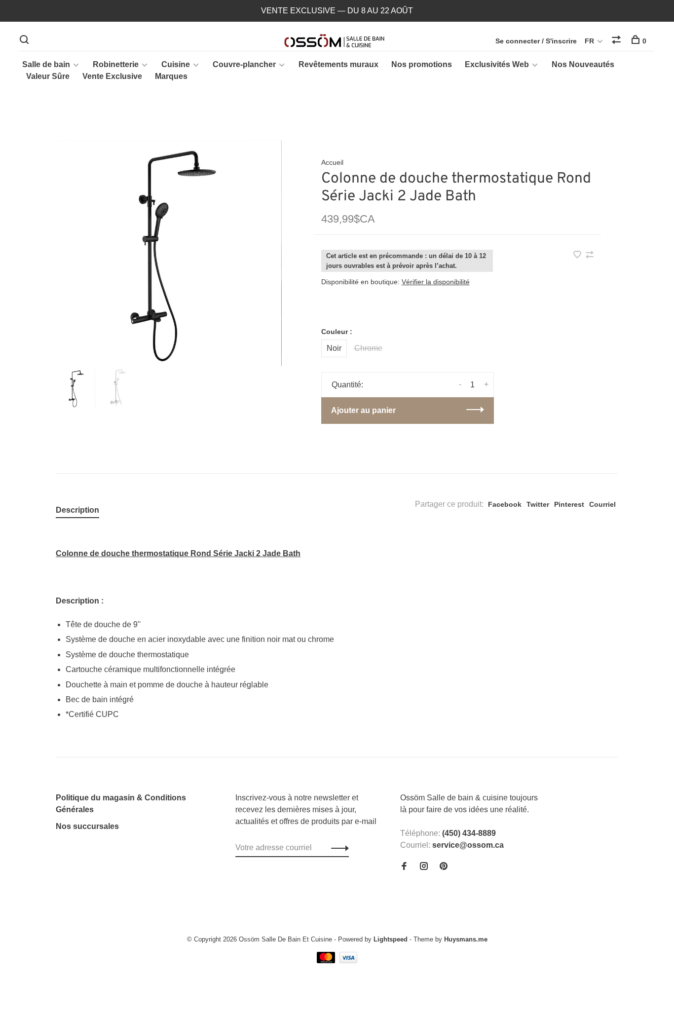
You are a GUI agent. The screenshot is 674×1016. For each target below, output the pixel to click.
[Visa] (348, 960)
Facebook (505, 504)
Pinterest (569, 504)
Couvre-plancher (244, 64)
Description (77, 510)
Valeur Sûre (48, 76)
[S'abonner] (337, 848)
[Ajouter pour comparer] (590, 255)
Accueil (332, 162)
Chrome (368, 348)
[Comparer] (617, 41)
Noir (334, 348)
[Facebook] (404, 867)
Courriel (602, 504)
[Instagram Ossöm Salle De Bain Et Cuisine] (424, 867)
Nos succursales (87, 826)
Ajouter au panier (363, 410)
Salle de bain (46, 64)
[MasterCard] (327, 960)
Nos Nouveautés (583, 64)
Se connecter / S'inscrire (536, 41)
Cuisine (175, 64)
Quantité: (347, 384)
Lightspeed (391, 939)
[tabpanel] (169, 253)
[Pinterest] (444, 867)
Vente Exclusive (112, 76)
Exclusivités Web (497, 64)
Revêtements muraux (338, 64)
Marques (171, 76)
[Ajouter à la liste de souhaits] (578, 255)
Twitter (537, 504)
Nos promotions (421, 64)
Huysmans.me (465, 939)
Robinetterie (116, 64)
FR (589, 41)
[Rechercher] (25, 41)
